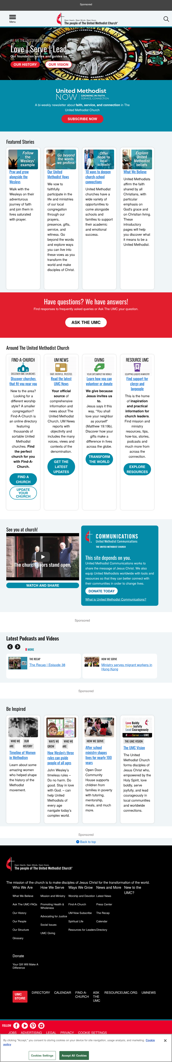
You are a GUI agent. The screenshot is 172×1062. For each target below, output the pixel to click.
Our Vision (58, 64)
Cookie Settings (92, 1032)
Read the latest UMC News (61, 381)
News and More (108, 887)
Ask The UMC (86, 322)
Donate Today (102, 591)
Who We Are (23, 887)
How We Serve (109, 659)
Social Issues (48, 925)
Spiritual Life (75, 921)
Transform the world (99, 459)
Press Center (104, 904)
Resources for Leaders (82, 930)
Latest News (103, 896)
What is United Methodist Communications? (115, 600)
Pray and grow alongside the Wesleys (19, 177)
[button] (166, 19)
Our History (25, 64)
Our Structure (21, 930)
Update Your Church (23, 493)
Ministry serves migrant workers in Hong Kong (126, 666)
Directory (101, 930)
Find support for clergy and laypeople (137, 384)
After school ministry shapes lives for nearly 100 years (99, 755)
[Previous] (10, 646)
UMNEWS (149, 993)
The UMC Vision (134, 741)
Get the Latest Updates (61, 466)
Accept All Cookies (74, 1055)
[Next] (17, 646)
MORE (30, 650)
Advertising (31, 1032)
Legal (51, 1032)
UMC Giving (47, 933)
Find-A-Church (77, 904)
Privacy (67, 1032)
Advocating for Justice (53, 916)
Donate (18, 955)
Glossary (18, 938)
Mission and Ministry (52, 896)
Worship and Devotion (81, 896)
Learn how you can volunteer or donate (99, 381)
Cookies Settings (42, 1055)
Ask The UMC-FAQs (25, 904)
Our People (19, 921)
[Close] (165, 1040)
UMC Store (20, 996)
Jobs (12, 1032)
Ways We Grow (53, 744)
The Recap (34, 659)
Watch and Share (42, 585)
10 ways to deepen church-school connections (98, 177)
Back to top (87, 842)
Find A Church (23, 479)
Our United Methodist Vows (58, 174)
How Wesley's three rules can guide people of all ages (60, 758)
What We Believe (135, 172)
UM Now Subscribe (80, 913)
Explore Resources (137, 469)
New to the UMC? (132, 890)
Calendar (101, 921)
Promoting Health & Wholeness (52, 906)
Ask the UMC (96, 997)
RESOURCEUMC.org (120, 993)
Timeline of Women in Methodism (22, 755)
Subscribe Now (82, 118)
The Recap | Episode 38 (47, 664)
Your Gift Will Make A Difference (25, 966)
